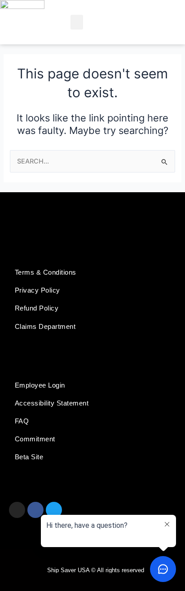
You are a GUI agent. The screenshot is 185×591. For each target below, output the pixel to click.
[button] (76, 22)
